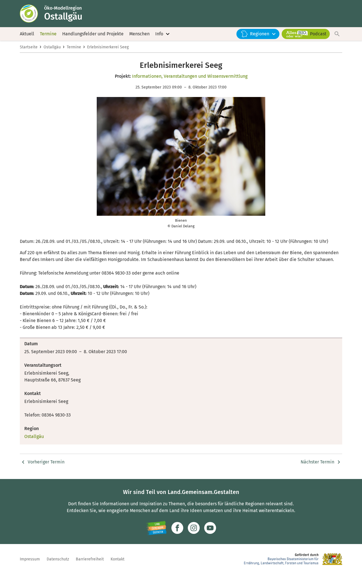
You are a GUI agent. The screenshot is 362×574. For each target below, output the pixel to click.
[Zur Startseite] (32, 14)
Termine (48, 33)
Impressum (30, 559)
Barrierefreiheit (90, 559)
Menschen (139, 33)
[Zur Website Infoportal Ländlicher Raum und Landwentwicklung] (156, 528)
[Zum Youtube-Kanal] (210, 528)
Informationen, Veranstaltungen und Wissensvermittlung (189, 76)
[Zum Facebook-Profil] (177, 528)
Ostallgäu (52, 47)
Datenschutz (58, 559)
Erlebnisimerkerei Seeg (108, 47)
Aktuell (27, 33)
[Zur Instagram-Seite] (194, 528)
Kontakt (117, 559)
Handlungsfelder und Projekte (93, 33)
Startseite (29, 47)
